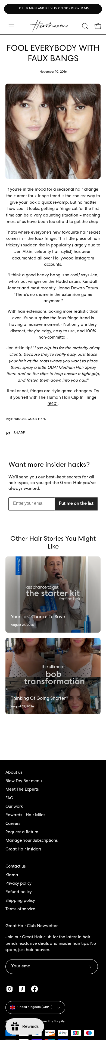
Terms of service (20, 909)
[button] (84, 26)
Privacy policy (18, 884)
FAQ (9, 798)
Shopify (59, 1021)
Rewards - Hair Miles (25, 815)
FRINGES (20, 419)
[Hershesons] (49, 26)
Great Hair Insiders (23, 849)
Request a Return (21, 832)
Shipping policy (20, 901)
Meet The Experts (22, 790)
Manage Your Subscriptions (31, 841)
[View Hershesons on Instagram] (9, 989)
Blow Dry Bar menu (23, 781)
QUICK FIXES (37, 419)
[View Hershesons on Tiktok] (22, 989)
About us (13, 773)
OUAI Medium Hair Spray (71, 368)
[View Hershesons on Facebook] (34, 989)
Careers (12, 824)
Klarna (11, 875)
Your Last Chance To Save (38, 617)
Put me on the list (76, 504)
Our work (14, 807)
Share (19, 433)
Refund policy (18, 892)
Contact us (15, 867)
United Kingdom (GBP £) (34, 1007)
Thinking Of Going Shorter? (39, 699)
